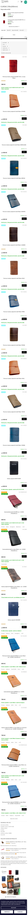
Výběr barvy (6, 48)
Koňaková (8, 633)
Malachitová (18, 527)
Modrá (7, 815)
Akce (4, 44)
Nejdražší (9, 30)
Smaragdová (12, 527)
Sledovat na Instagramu (11, 896)
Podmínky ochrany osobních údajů (7, 826)
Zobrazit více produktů (13, 26)
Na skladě (6, 42)
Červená (3, 527)
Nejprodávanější (15, 30)
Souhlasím (20, 912)
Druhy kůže (3, 835)
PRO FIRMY (3, 831)
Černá (12, 633)
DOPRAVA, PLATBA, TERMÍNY (6, 833)
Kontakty (2, 830)
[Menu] (25, 1)
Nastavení (13, 907)
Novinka (5, 46)
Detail (24, 83)
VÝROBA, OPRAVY (4, 828)
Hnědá (12, 705)
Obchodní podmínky (4, 825)
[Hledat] (18, 1)
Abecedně (22, 30)
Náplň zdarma (6, 50)
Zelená (7, 527)
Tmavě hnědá (4, 564)
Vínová (19, 669)
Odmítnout (7, 912)
